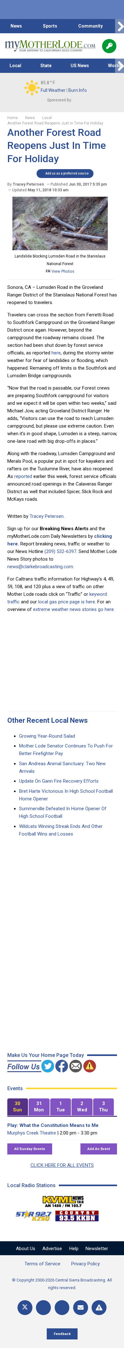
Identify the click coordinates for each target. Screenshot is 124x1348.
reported (23, 476)
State (46, 65)
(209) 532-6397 (60, 551)
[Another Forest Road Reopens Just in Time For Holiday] (60, 248)
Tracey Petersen (47, 516)
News (16, 26)
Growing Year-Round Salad (47, 736)
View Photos (62, 271)
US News (80, 65)
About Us (25, 1248)
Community (90, 26)
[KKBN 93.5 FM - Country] (77, 1214)
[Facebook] (43, 1307)
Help (74, 1248)
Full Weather (53, 90)
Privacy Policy (85, 1264)
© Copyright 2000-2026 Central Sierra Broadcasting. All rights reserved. (62, 1284)
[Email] (80, 1307)
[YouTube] (62, 1307)
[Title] (99, 1307)
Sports (50, 26)
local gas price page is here (66, 602)
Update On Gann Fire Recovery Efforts (59, 781)
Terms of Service (42, 1264)
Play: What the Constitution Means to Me (53, 1125)
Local (15, 65)
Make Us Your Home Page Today (45, 1055)
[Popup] (109, 46)
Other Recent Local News (47, 720)
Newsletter (97, 1248)
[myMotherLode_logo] (50, 46)
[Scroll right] (119, 26)
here (56, 353)
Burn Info (77, 90)
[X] (24, 1307)
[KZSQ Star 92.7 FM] (31, 1214)
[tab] (17, 1107)
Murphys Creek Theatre (31, 1133)
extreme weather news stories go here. (74, 609)
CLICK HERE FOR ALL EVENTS (62, 1165)
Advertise (52, 1248)
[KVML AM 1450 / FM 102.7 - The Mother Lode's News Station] (63, 1200)
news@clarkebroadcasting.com (40, 566)
